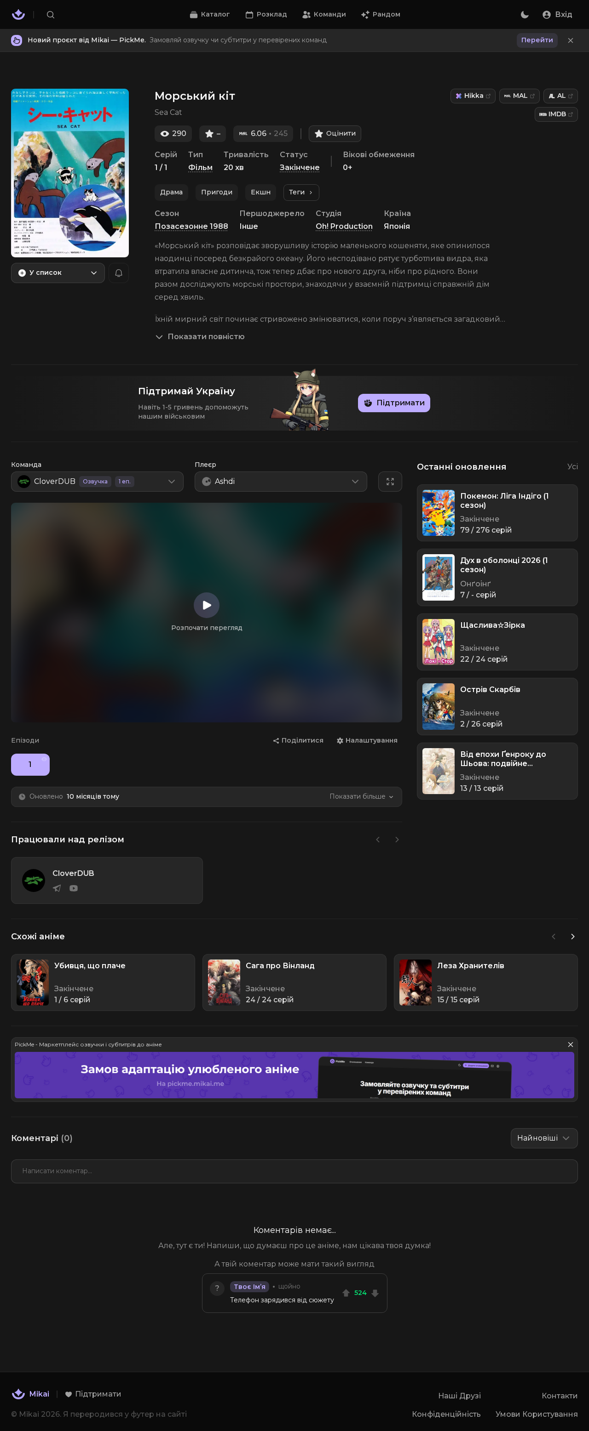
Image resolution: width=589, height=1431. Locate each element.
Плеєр (205, 464)
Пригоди (216, 192)
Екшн (261, 192)
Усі (572, 466)
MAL (520, 95)
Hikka (474, 95)
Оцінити (341, 133)
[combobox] (58, 273)
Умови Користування (537, 1414)
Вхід (563, 14)
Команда (26, 464)
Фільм (200, 167)
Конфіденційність (446, 1414)
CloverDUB (73, 873)
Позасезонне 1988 (191, 226)
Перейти (537, 40)
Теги (297, 192)
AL (561, 95)
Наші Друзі (459, 1395)
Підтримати (400, 402)
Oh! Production (344, 226)
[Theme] (524, 14)
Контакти (560, 1395)
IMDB (557, 114)
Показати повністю (206, 336)
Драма (171, 192)
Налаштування (372, 740)
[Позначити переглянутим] (44, 759)
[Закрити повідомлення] (570, 40)
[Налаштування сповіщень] (119, 273)
